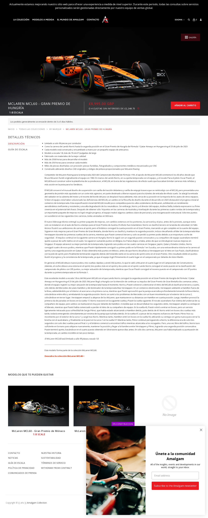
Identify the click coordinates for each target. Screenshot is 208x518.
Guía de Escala (16, 462)
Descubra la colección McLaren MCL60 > (64, 356)
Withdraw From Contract (56, 467)
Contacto (93, 19)
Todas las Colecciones (32, 129)
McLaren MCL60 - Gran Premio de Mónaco (38, 432)
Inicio (11, 129)
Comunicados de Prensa (22, 472)
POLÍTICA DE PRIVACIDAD (21, 467)
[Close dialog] (201, 430)
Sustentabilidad (51, 457)
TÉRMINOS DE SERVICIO (53, 462)
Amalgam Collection (37, 502)
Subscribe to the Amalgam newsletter (175, 485)
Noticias (13, 457)
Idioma (179, 20)
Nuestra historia (51, 453)
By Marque (55, 129)
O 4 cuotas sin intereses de (112, 108)
